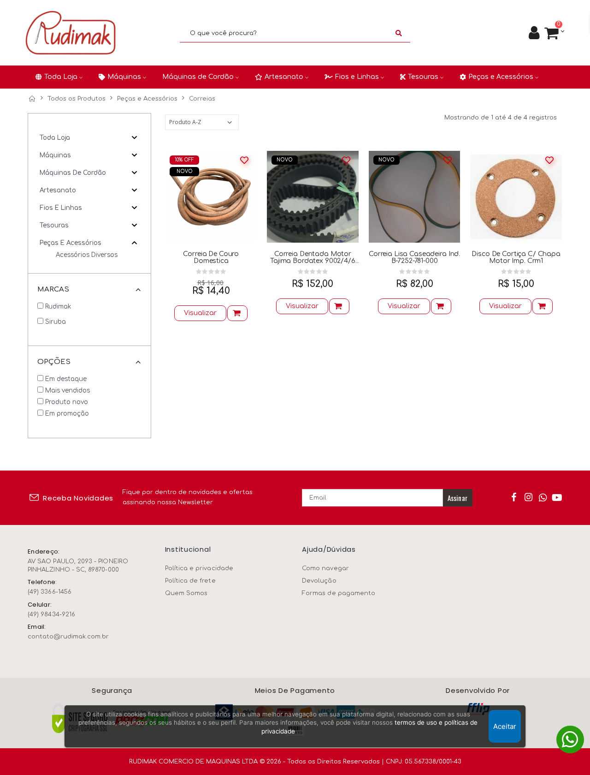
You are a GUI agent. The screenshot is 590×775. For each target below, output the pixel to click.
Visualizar (200, 313)
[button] (554, 33)
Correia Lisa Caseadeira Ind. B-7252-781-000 (414, 257)
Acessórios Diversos (87, 254)
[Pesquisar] (398, 33)
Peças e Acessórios (147, 98)
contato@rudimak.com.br (68, 636)
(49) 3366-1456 (49, 592)
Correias (202, 98)
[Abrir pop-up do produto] (237, 313)
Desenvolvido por (478, 691)
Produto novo (66, 402)
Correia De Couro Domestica (211, 257)
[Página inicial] (32, 98)
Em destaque (66, 379)
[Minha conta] (534, 33)
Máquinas (55, 155)
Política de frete (190, 581)
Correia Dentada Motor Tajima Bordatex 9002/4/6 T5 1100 (312, 257)
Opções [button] (54, 362)
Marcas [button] (53, 289)
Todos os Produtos (76, 98)
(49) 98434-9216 (51, 614)
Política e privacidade (199, 568)
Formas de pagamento (338, 593)
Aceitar (504, 726)
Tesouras (54, 225)
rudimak (58, 306)
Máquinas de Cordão (73, 172)
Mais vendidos (67, 390)
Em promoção (67, 413)
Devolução (319, 581)
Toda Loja (55, 137)
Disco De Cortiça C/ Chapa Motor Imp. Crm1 (516, 257)
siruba (55, 321)
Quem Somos (186, 593)
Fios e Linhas (61, 207)
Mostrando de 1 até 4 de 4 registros (500, 117)
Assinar (457, 498)
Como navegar (325, 568)
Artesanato (58, 190)
